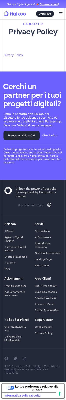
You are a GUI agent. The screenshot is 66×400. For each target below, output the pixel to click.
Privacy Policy (13, 55)
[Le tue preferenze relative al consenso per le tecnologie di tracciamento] (59, 393)
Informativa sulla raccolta (23, 395)
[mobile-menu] (60, 13)
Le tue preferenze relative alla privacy (36, 388)
